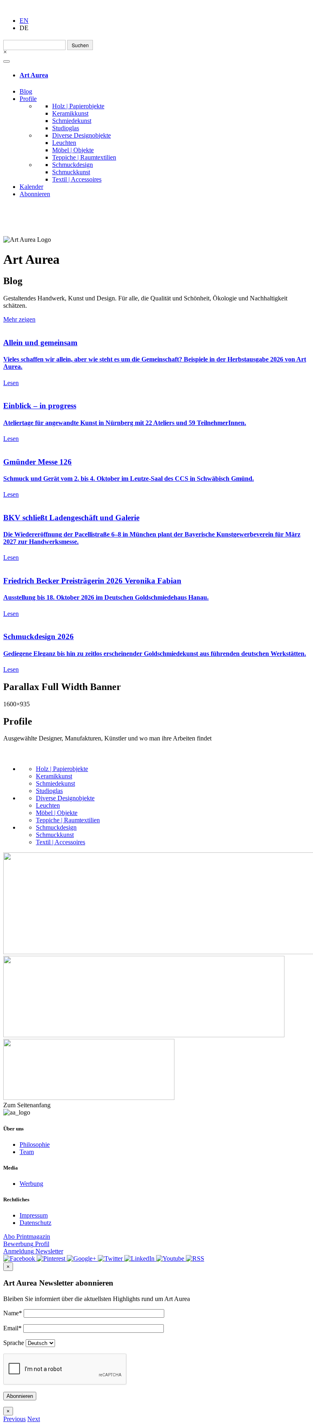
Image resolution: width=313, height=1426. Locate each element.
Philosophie (35, 1144)
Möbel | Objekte (73, 150)
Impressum (34, 1215)
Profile (28, 98)
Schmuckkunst (71, 172)
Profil (26, 1243)
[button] (14, 1418)
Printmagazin (26, 1236)
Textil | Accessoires (76, 179)
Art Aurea (34, 75)
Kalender (31, 186)
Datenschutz (35, 1222)
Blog (26, 91)
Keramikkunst (70, 113)
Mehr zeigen (19, 319)
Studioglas (65, 128)
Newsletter (33, 1251)
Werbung (31, 1183)
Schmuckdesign (72, 164)
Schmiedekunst (71, 120)
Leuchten (64, 142)
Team (27, 1151)
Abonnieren (35, 194)
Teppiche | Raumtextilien (84, 157)
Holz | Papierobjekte (78, 106)
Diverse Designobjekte (81, 135)
